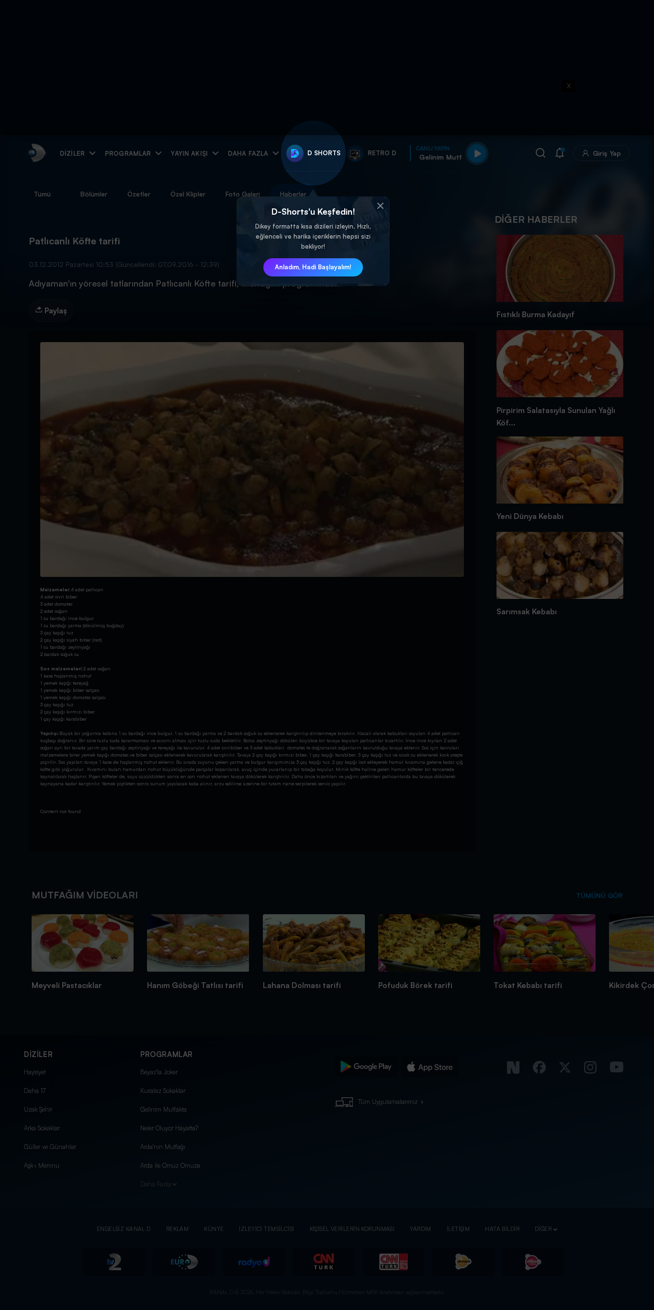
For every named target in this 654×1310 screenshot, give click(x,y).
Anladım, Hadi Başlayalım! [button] (313, 267)
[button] (380, 206)
